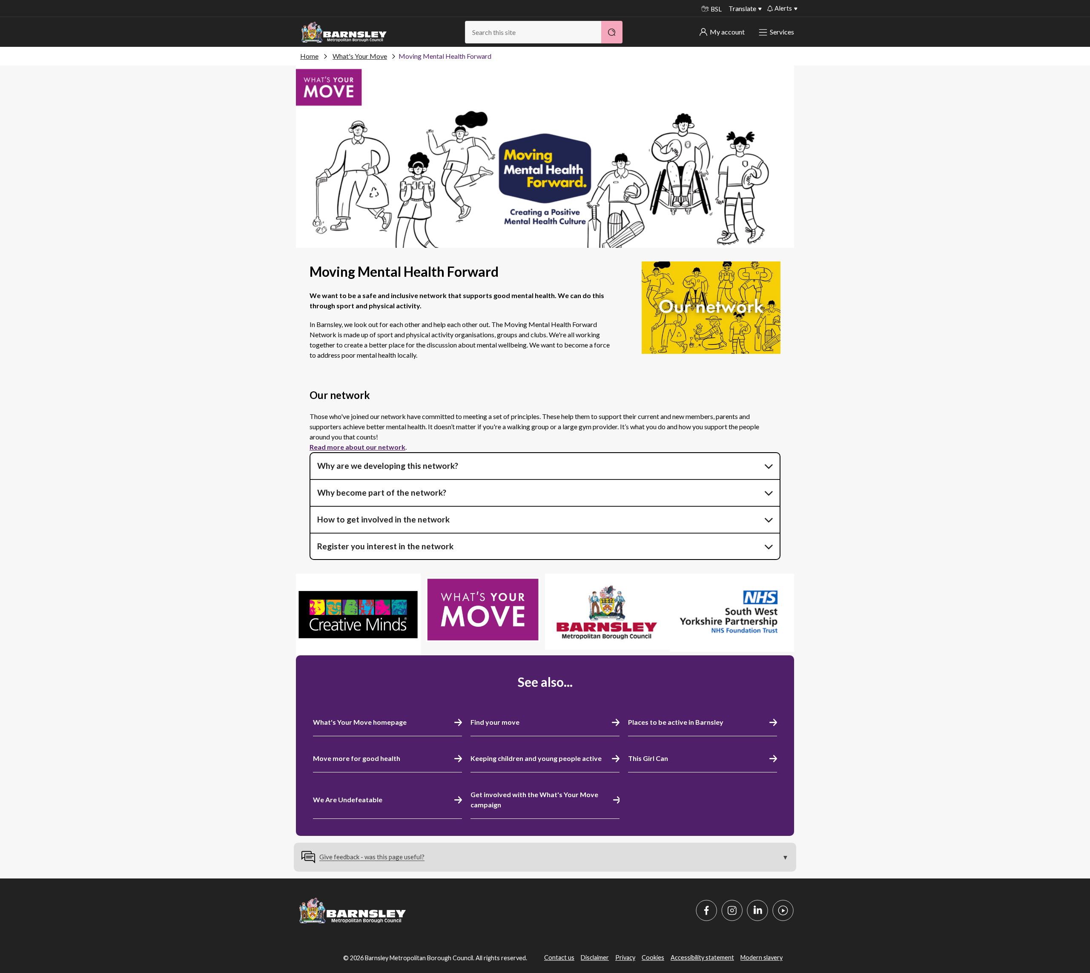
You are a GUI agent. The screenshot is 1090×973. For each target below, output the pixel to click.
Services (782, 32)
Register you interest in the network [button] (385, 546)
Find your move (494, 722)
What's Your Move (360, 56)
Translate (742, 8)
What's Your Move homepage (360, 722)
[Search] (611, 32)
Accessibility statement (702, 957)
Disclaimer (595, 957)
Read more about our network (357, 447)
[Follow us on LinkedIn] (757, 910)
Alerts (783, 8)
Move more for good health (356, 758)
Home (309, 56)
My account (727, 32)
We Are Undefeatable (347, 799)
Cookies (653, 957)
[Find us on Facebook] (706, 910)
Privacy (625, 957)
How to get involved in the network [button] (383, 519)
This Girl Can (648, 758)
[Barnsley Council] (344, 32)
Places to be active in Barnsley (675, 722)
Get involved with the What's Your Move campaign (534, 799)
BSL (716, 9)
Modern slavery (761, 957)
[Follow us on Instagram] (732, 910)
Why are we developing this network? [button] (387, 466)
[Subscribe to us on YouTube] (783, 910)
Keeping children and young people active (536, 758)
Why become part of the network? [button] (381, 492)
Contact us (559, 957)
